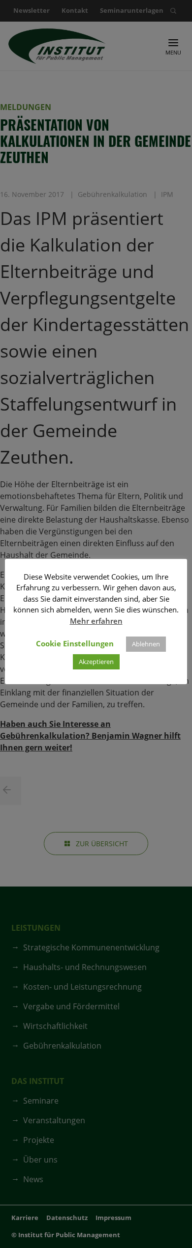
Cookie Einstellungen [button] (75, 643)
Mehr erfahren (96, 621)
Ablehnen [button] (146, 643)
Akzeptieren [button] (96, 661)
